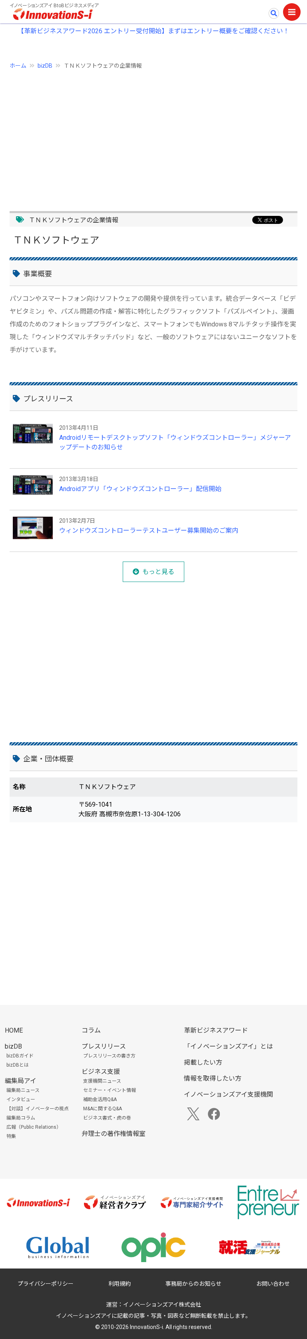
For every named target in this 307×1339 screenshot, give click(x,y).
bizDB (45, 65)
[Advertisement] (153, 136)
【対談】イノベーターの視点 (37, 1108)
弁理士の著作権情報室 (114, 1134)
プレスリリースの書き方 (109, 1056)
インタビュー (20, 1099)
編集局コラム (20, 1118)
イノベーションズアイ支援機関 (228, 1094)
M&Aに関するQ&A (102, 1108)
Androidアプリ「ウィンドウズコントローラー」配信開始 (140, 489)
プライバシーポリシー (46, 1284)
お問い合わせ (273, 1284)
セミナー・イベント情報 (109, 1090)
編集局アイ (20, 1081)
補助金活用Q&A (100, 1099)
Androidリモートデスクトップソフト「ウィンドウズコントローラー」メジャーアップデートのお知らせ (175, 442)
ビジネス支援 (101, 1071)
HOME (14, 1030)
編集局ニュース (23, 1090)
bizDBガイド (20, 1056)
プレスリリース (104, 1046)
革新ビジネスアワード (216, 1030)
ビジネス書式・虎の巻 (107, 1118)
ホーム (18, 65)
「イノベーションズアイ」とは (228, 1046)
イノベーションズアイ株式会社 (162, 1304)
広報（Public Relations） (33, 1127)
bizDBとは (17, 1065)
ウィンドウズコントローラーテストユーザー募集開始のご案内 (148, 530)
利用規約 (119, 1284)
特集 (11, 1136)
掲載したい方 (203, 1062)
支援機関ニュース (102, 1081)
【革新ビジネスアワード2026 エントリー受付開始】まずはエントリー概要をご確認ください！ (153, 31)
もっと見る (158, 572)
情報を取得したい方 (212, 1078)
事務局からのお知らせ (193, 1284)
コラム (91, 1030)
